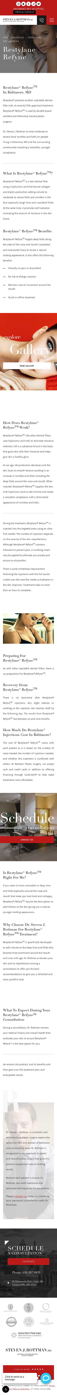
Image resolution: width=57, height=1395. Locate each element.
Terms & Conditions (21, 1389)
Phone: (26, 1272)
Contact (29, 1261)
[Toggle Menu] (51, 20)
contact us (20, 1196)
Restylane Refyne (11, 41)
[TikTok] (33, 4)
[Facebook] (28, 4)
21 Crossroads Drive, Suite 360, (28, 1283)
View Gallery (27, 366)
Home (5, 37)
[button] (5, 1389)
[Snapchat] (23, 4)
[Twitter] (38, 4)
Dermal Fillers (34, 37)
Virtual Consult (24, 12)
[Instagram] (18, 4)
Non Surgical (18, 37)
